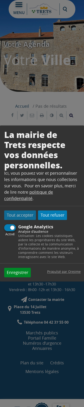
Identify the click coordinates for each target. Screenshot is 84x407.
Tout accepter (20, 215)
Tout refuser (52, 215)
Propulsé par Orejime (64, 272)
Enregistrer (17, 272)
